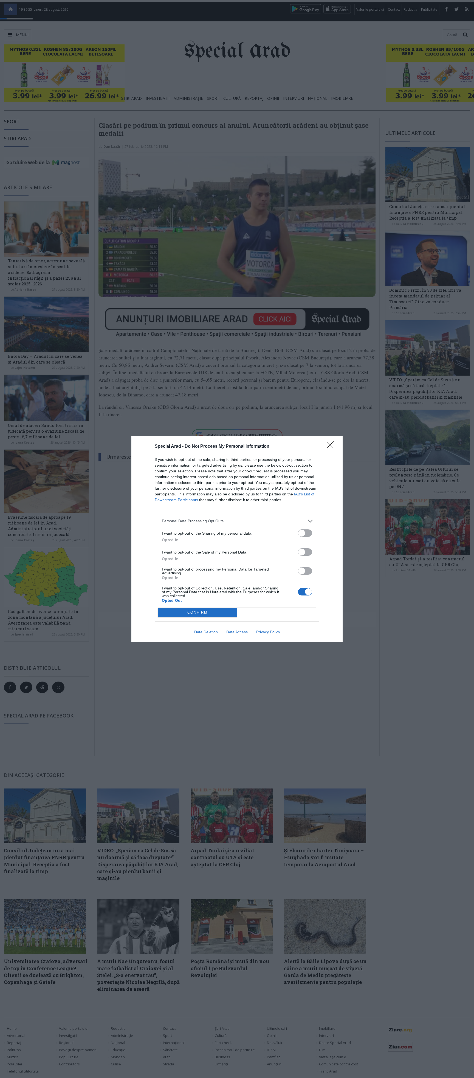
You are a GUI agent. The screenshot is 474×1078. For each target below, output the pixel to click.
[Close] (332, 446)
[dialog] (237, 539)
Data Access (237, 632)
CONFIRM (197, 612)
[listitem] (237, 521)
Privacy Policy (268, 632)
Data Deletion (206, 632)
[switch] (305, 533)
